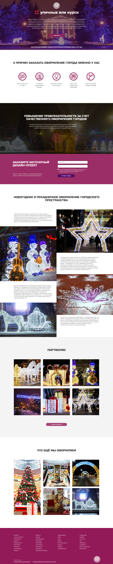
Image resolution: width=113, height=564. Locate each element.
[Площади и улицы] (85, 501)
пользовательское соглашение (70, 169)
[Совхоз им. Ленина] (27, 401)
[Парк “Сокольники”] (56, 401)
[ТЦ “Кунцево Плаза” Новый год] (85, 401)
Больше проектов (56, 424)
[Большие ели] (27, 487)
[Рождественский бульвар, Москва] (85, 372)
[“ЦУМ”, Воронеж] (27, 372)
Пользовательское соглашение (22, 561)
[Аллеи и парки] (85, 473)
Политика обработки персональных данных (44, 561)
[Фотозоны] (56, 501)
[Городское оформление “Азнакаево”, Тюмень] (56, 372)
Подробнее (56, 35)
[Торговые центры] (56, 473)
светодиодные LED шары (72, 263)
